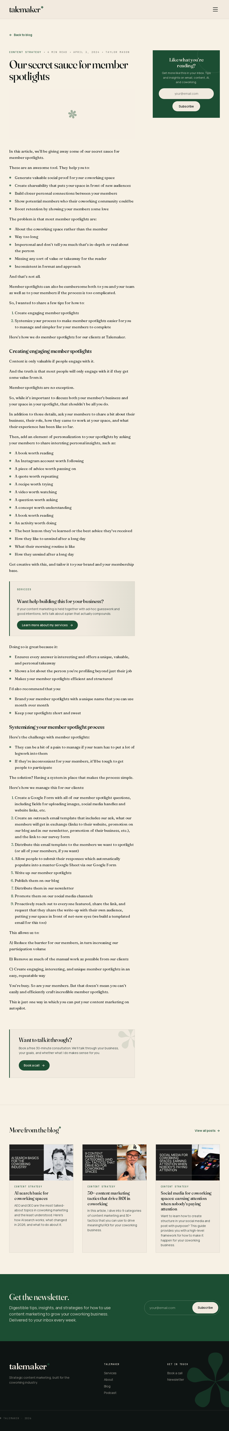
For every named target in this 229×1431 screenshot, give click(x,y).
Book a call (174, 1373)
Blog (107, 1386)
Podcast (110, 1393)
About (108, 1379)
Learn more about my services (47, 625)
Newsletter (175, 1379)
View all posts (207, 1130)
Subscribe (186, 106)
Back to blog (20, 35)
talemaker (24, 9)
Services (110, 1373)
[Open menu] (215, 9)
